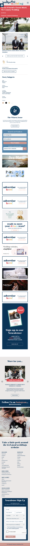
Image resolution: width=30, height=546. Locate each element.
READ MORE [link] (15, 126)
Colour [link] (18, 458)
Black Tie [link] (4, 81)
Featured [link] (4, 15)
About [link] (3, 479)
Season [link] (18, 465)
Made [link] (3, 457)
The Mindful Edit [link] (5, 465)
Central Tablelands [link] (6, 92)
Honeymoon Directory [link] (6, 474)
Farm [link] (3, 87)
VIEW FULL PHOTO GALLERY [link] (9, 71)
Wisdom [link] (3, 455)
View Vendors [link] (15, 143)
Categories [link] (19, 453)
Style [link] (18, 462)
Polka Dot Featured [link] (15, 380)
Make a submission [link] (6, 489)
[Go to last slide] (2, 381)
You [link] (2, 458)
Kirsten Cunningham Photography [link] (10, 68)
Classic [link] (4, 82)
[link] (2, 5)
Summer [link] (4, 97)
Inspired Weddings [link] (12, 15)
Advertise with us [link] (5, 494)
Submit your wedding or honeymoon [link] (7, 492)
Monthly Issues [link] (20, 467)
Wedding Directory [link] (6, 472)
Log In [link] (3, 485)
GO (25, 148)
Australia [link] (4, 91)
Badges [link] (3, 495)
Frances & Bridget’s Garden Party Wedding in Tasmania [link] (15, 385)
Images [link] (18, 457)
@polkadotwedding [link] (15, 404)
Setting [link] (18, 463)
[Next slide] (28, 381)
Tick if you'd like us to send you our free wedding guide (15, 527)
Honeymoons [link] (4, 460)
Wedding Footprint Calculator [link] (6, 468)
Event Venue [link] (5, 86)
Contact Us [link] (4, 483)
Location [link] (19, 460)
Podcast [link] (3, 462)
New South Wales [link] (6, 93)
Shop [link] (3, 463)
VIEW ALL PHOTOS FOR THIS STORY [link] (15, 55)
